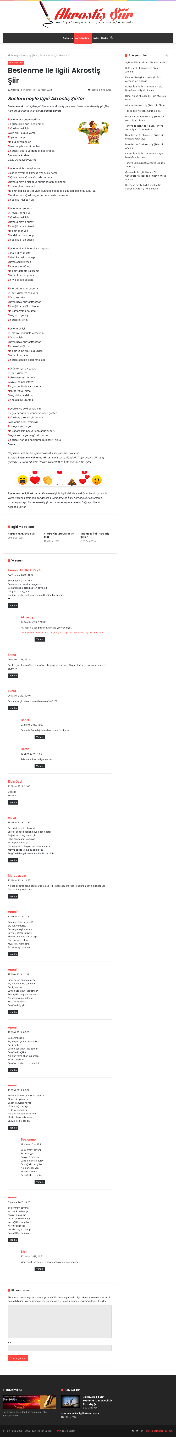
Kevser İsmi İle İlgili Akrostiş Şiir (141, 153)
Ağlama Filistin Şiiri (135, 62)
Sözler (104, 38)
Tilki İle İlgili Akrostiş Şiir (138, 110)
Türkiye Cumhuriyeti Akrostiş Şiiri (143, 162)
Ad (9, 1342)
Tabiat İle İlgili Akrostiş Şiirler (94, 535)
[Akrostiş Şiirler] (88, 15)
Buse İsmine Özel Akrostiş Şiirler (142, 135)
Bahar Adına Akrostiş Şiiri (138, 95)
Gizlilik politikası (154, 1430)
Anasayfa (68, 38)
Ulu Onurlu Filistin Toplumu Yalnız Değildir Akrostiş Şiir (97, 1400)
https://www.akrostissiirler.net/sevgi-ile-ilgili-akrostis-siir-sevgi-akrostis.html (62, 632)
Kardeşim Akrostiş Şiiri (22, 533)
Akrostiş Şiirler (82, 38)
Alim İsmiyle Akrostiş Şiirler (139, 105)
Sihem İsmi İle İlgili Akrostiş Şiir (80, 1413)
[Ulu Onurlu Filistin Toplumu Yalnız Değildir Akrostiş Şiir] (70, 1401)
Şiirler (96, 38)
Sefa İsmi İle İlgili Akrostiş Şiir (140, 68)
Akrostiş (14, 89)
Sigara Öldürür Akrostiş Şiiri (59, 535)
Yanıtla (13, 605)
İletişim (169, 1430)
